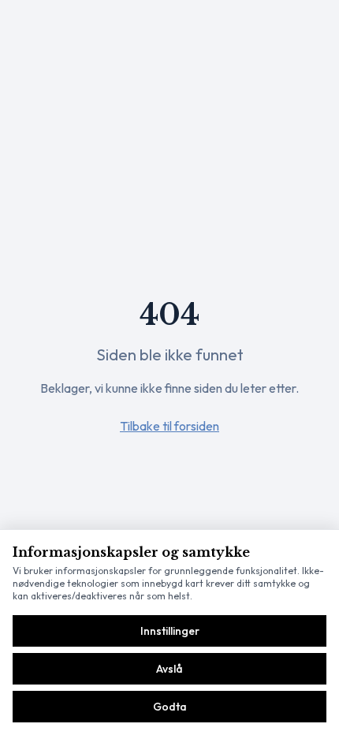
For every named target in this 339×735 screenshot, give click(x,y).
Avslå (169, 669)
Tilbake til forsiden (169, 426)
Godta (170, 707)
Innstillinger (169, 631)
